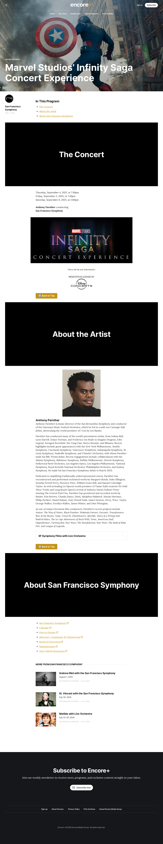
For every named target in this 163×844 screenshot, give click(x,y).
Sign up (44, 809)
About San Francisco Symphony (56, 116)
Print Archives (89, 809)
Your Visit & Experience (52, 651)
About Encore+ (58, 809)
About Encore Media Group (110, 809)
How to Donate (47, 632)
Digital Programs (91, 14)
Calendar (44, 627)
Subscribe (151, 5)
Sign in (139, 5)
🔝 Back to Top (46, 295)
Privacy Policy (74, 809)
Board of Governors (49, 641)
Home (52, 14)
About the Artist (47, 111)
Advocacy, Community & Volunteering (59, 637)
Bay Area (62, 14)
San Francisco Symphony (13, 108)
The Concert (46, 106)
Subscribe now (83, 787)
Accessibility (108, 14)
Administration (47, 646)
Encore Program (12, 59)
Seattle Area (75, 14)
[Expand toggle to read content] (123, 535)
